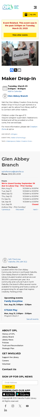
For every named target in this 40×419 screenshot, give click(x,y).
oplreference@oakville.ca (12, 172)
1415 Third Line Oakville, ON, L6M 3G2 (17, 260)
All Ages (14, 134)
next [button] (35, 210)
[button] (35, 7)
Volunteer (6, 364)
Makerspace (11, 141)
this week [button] (20, 210)
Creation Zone (26, 141)
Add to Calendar (15, 91)
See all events (32, 319)
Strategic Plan (8, 348)
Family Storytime (13, 301)
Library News (7, 340)
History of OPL (8, 334)
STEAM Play (10, 310)
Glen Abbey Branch (18, 96)
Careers (5, 361)
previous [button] (6, 210)
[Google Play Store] (23, 394)
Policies (5, 343)
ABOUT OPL (9, 330)
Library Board (8, 337)
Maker (18, 141)
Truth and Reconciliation (12, 346)
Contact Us (9, 369)
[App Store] (8, 394)
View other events (20, 35)
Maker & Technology (18, 137)
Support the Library (10, 357)
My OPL (33, 15)
